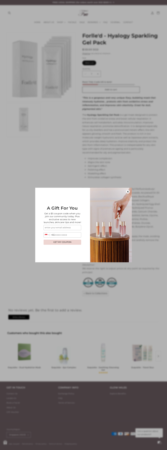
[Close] (128, 191)
